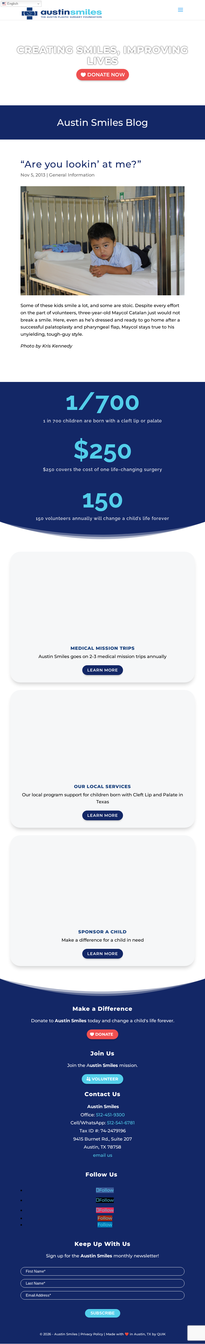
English (12, 3)
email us (102, 1155)
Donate (104, 1034)
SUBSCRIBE (102, 1313)
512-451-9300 (102, 1115)
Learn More (102, 670)
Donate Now (106, 75)
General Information (71, 175)
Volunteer (105, 1079)
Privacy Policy (91, 1334)
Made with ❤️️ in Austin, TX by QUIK (136, 1334)
